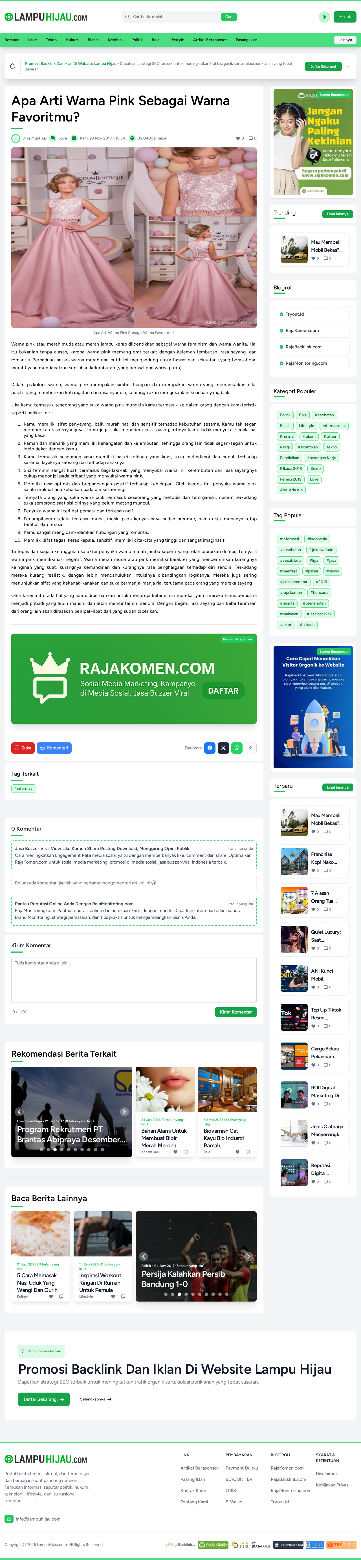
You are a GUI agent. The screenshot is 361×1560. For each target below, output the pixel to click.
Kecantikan (308, 447)
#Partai (311, 571)
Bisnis (93, 39)
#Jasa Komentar (293, 581)
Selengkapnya (92, 1399)
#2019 (321, 581)
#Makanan (289, 614)
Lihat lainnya (338, 214)
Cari (228, 16)
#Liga (314, 560)
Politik (137, 39)
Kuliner (330, 436)
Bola (155, 39)
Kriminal (115, 39)
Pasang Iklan (246, 39)
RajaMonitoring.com (306, 363)
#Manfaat (288, 571)
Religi (285, 447)
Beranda (12, 39)
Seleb (316, 468)
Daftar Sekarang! (323, 66)
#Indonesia (317, 539)
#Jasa (331, 560)
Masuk (345, 16)
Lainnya (345, 39)
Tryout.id (295, 314)
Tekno (51, 39)
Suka (26, 748)
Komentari (57, 748)
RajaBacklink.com (304, 346)
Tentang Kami (194, 1501)
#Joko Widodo (321, 549)
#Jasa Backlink (319, 614)
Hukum (72, 39)
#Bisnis (332, 571)
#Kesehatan (290, 549)
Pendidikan (289, 457)
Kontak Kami (193, 1490)
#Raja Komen (291, 592)
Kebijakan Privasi (332, 1485)
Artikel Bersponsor (210, 39)
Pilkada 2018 (291, 468)
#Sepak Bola (290, 560)
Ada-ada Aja (291, 490)
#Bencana (319, 592)
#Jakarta (287, 603)
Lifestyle (176, 39)
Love (32, 39)
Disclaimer (326, 1473)
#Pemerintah (314, 603)
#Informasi (23, 788)
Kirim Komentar (236, 1012)
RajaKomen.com (302, 330)
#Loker (285, 624)
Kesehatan (324, 415)
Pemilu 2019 (290, 479)
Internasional (334, 425)
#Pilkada (307, 624)
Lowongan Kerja (322, 457)
